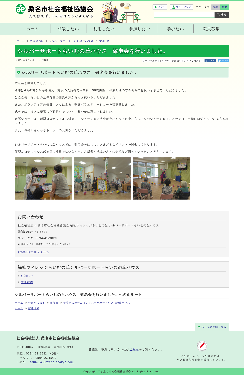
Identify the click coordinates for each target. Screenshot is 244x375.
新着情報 (33, 308)
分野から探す (36, 302)
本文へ (161, 7)
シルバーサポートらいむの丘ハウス (71, 41)
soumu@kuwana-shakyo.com (52, 362)
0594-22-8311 (36, 353)
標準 (215, 7)
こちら (134, 349)
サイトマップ (183, 7)
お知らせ (103, 41)
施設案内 (27, 282)
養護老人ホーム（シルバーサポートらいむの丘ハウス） (98, 302)
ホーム (21, 41)
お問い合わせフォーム (33, 251)
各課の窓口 (37, 41)
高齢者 (54, 302)
